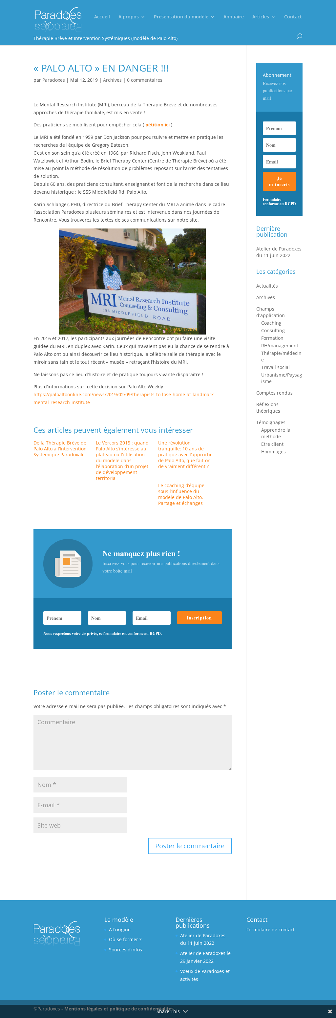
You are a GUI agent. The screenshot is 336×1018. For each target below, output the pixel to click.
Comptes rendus (274, 393)
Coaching (271, 323)
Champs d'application (270, 312)
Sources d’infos (125, 949)
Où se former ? (125, 939)
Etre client (272, 444)
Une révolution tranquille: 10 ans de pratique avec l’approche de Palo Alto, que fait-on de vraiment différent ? (185, 454)
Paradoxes (53, 80)
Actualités (267, 286)
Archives (112, 80)
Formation (272, 338)
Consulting (273, 330)
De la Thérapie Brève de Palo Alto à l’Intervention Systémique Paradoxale (60, 449)
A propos (128, 17)
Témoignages (270, 422)
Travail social (275, 367)
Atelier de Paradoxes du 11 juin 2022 (279, 252)
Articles (260, 17)
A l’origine (120, 929)
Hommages (273, 451)
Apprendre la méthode (275, 433)
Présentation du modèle (181, 17)
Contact (293, 17)
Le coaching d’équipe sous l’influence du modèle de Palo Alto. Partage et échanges (181, 494)
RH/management (279, 345)
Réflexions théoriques (268, 407)
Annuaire (233, 17)
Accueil (102, 17)
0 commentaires (144, 80)
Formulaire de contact (270, 929)
